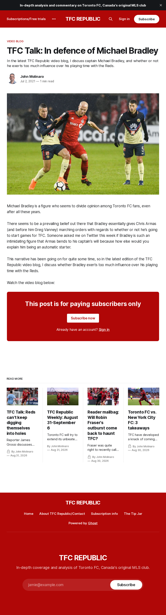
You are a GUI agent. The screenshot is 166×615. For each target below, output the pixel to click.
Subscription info (104, 514)
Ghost (92, 523)
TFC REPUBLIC (83, 19)
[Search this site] (110, 19)
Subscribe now (83, 318)
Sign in (124, 19)
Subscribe (147, 19)
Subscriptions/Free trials (26, 19)
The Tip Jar (133, 514)
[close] (160, 5)
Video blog (15, 41)
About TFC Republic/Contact (62, 514)
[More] (53, 19)
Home (28, 514)
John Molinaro (32, 76)
